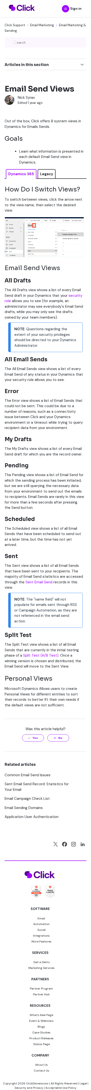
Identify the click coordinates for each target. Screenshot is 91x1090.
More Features (41, 941)
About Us (41, 1065)
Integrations (41, 936)
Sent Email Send (38, 582)
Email (41, 918)
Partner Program (41, 989)
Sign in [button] (76, 8)
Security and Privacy (29, 1088)
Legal (83, 1083)
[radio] (33, 738)
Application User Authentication (31, 816)
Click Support (15, 25)
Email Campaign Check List (27, 798)
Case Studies (41, 1032)
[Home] (22, 13)
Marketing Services (41, 968)
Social (41, 930)
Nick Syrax (26, 97)
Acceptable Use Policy (60, 1088)
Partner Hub (41, 994)
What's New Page (41, 1015)
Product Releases (41, 1038)
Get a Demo (41, 962)
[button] (65, 8)
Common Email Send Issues (27, 775)
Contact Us (41, 1071)
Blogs (41, 1027)
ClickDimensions (37, 1083)
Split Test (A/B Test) (40, 655)
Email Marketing (42, 25)
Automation (41, 924)
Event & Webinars (41, 1021)
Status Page (41, 1044)
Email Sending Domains (24, 807)
